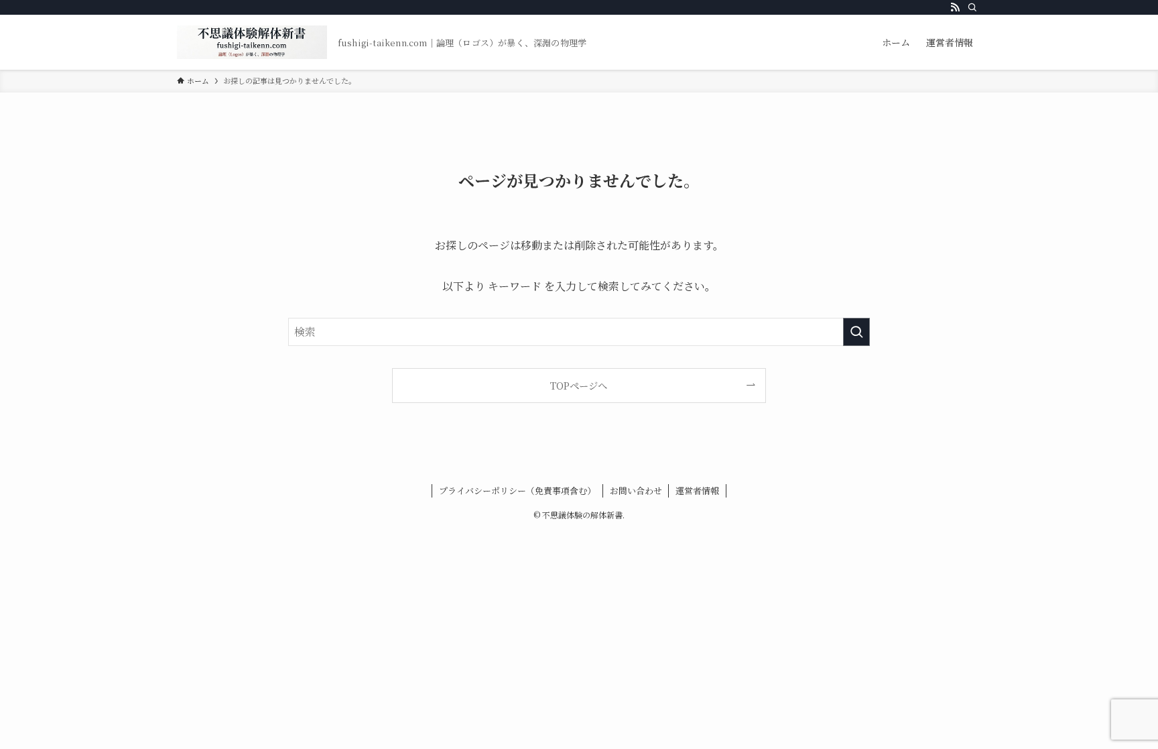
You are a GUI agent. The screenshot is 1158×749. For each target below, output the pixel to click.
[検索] (972, 7)
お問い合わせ (636, 490)
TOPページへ (578, 385)
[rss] (955, 7)
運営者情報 (697, 490)
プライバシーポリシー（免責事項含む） (517, 490)
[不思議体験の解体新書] (252, 42)
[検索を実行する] (856, 332)
